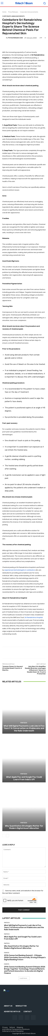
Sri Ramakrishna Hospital (34, 617)
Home (4, 12)
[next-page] (7, 835)
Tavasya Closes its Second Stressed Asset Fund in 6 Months (12, 668)
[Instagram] (21, 1017)
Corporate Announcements (29, 12)
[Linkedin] (27, 1017)
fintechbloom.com (15, 38)
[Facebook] (14, 1017)
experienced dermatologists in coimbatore (19, 570)
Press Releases (13, 12)
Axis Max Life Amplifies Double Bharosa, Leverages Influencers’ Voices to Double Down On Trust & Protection (35, 670)
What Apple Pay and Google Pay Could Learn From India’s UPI (24, 778)
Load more (23, 978)
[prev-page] (3, 835)
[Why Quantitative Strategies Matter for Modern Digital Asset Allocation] (24, 807)
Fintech (23, 722)
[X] (33, 1017)
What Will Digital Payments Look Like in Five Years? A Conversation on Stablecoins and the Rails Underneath (24, 728)
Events (6, 952)
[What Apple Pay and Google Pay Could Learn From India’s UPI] (24, 758)
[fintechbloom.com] (4, 37)
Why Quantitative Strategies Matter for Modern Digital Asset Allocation (24, 827)
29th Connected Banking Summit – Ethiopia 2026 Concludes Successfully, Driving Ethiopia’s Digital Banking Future (25, 957)
